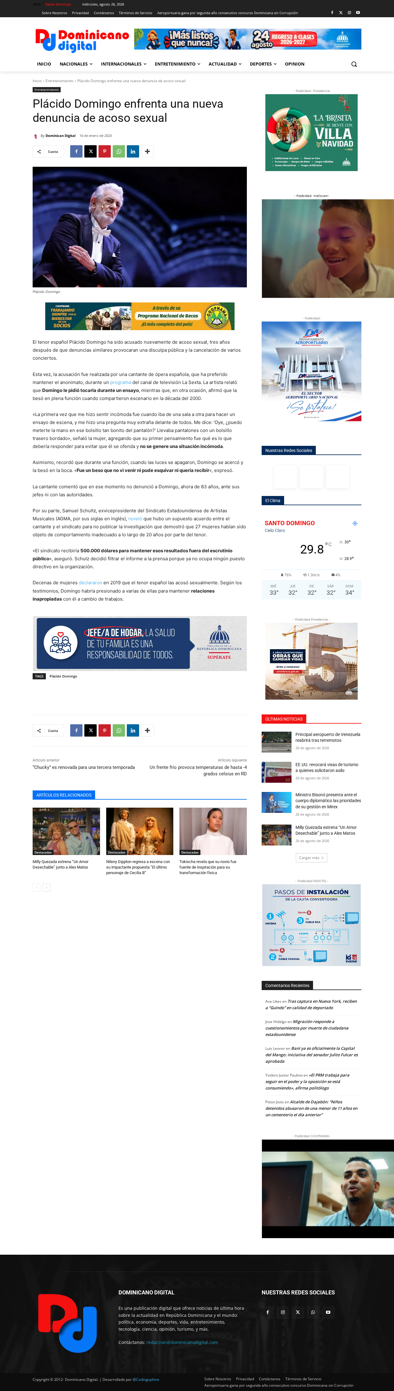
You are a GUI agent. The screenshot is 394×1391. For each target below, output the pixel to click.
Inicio (37, 80)
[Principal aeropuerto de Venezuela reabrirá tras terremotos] (276, 742)
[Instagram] (349, 13)
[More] (147, 151)
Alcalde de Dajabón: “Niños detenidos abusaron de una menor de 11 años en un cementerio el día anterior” (311, 1108)
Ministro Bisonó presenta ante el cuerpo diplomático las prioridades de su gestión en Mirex (328, 800)
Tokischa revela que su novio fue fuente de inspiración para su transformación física (207, 867)
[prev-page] (36, 888)
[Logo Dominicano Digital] (82, 40)
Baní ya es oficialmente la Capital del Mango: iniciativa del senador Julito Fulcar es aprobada (311, 1054)
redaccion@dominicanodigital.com (182, 1342)
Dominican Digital (60, 135)
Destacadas (43, 852)
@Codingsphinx (146, 1379)
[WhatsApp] (119, 151)
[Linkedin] (133, 151)
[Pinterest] (104, 151)
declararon (90, 583)
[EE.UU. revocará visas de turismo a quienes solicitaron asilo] (276, 772)
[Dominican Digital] (37, 136)
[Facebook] (332, 13)
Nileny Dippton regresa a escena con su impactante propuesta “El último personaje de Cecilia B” (138, 867)
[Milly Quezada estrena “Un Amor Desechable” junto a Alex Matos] (66, 831)
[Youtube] (357, 13)
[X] (90, 151)
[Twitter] (340, 13)
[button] (354, 64)
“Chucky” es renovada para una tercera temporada (84, 767)
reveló (135, 519)
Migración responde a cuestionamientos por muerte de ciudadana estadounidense (306, 1028)
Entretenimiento (59, 80)
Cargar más (309, 857)
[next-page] (46, 888)
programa (120, 382)
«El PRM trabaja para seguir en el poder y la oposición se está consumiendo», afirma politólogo (307, 1081)
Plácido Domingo (63, 676)
